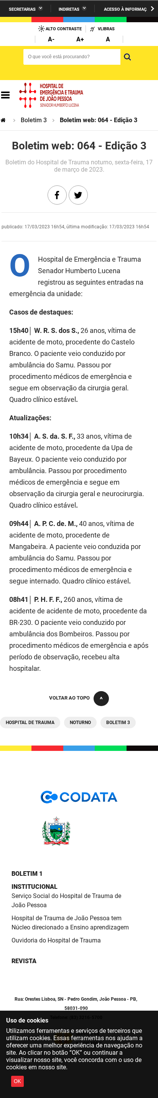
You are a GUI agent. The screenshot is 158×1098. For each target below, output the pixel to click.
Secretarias (22, 9)
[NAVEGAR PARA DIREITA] (152, 8)
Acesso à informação (128, 9)
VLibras (106, 28)
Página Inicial (4, 120)
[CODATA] (79, 799)
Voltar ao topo (69, 698)
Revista (24, 961)
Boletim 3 (34, 120)
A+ (80, 39)
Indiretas (69, 9)
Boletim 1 (27, 873)
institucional (35, 886)
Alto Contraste (64, 28)
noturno (80, 722)
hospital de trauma (30, 722)
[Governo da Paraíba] (79, 844)
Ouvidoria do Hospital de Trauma (56, 940)
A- (51, 39)
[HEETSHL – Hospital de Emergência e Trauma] (51, 95)
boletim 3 (118, 722)
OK (17, 1081)
